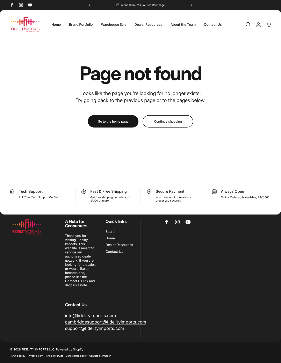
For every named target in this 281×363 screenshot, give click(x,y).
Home (110, 238)
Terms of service (54, 355)
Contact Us (114, 251)
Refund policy (17, 355)
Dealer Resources (119, 245)
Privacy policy (35, 355)
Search (111, 232)
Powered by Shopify (69, 349)
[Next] (191, 5)
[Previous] (89, 5)
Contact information (100, 355)
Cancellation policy (76, 355)
